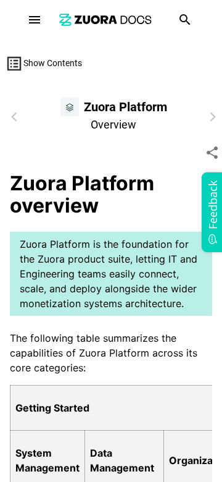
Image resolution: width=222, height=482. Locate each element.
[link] (105, 19)
